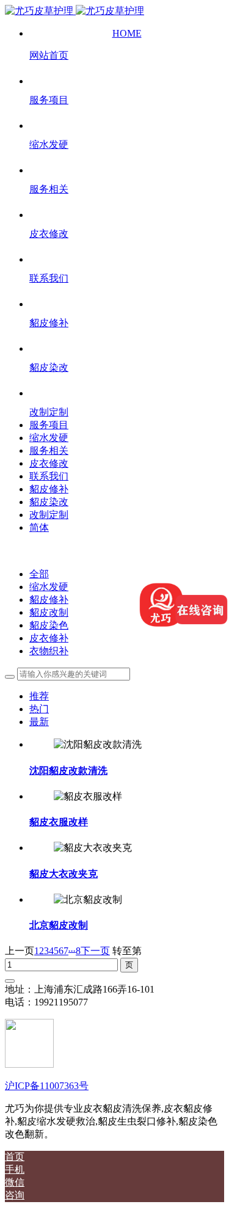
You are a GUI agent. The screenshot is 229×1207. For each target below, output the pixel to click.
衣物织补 (48, 651)
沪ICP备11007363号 (47, 1086)
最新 (39, 722)
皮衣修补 (48, 638)
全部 (39, 574)
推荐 (39, 696)
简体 (39, 527)
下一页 (95, 951)
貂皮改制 (48, 612)
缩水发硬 (48, 587)
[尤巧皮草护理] (74, 10)
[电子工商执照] (29, 1064)
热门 (39, 709)
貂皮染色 (48, 625)
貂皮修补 (48, 599)
